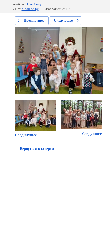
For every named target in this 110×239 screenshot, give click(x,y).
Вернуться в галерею (37, 149)
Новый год (33, 4)
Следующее (63, 20)
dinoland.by (30, 9)
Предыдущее (34, 20)
